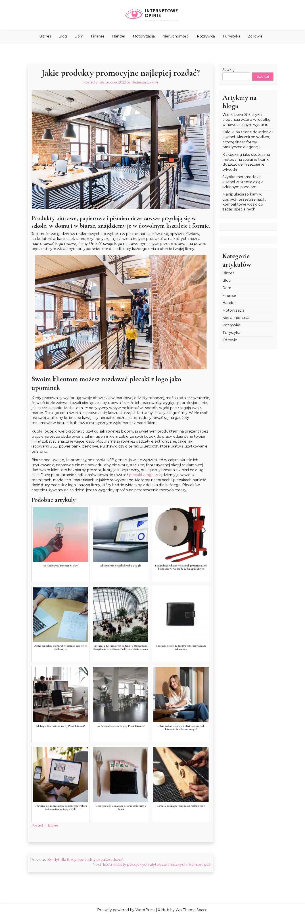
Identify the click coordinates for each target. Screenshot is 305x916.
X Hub (163, 910)
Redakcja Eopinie (145, 82)
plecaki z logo (141, 475)
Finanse (97, 36)
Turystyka (231, 36)
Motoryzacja (144, 36)
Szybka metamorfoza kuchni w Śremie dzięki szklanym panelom (242, 182)
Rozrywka (206, 36)
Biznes (45, 36)
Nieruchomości (175, 36)
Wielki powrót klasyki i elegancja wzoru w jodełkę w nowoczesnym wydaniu (246, 119)
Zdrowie (255, 36)
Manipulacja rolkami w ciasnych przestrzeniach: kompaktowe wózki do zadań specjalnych (244, 201)
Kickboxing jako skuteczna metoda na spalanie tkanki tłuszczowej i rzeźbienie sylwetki (246, 162)
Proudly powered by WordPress (126, 910)
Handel (118, 36)
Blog (62, 36)
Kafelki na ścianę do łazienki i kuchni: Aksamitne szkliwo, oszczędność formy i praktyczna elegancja (247, 139)
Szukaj (228, 70)
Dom (79, 36)
